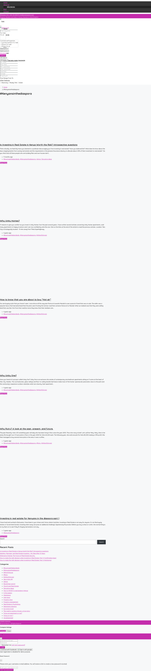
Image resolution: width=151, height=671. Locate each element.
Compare (3, 631)
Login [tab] (5, 634)
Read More (3, 163)
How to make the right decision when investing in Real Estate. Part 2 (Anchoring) (25, 560)
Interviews (6, 597)
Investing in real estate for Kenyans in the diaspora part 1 (29, 518)
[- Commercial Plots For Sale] (9, 43)
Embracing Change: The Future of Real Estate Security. (17, 556)
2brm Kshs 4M (8, 579)
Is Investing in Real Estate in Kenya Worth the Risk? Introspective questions (38, 144)
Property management (10, 602)
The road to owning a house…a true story (16, 611)
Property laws (8, 600)
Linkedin (2, 621)
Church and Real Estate (11, 586)
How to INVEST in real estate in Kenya (15, 591)
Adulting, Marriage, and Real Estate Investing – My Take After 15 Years (22, 553)
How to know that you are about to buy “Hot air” (25, 299)
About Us (6, 4)
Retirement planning (10, 606)
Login (2, 647)
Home (5, 2)
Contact (6, 11)
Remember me (6, 645)
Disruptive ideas (46, 159)
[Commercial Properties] (9, 41)
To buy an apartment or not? (12, 613)
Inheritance (7, 595)
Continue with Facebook (8, 649)
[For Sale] (3, 33)
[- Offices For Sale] (9, 44)
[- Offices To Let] (9, 46)
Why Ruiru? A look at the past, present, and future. (26, 428)
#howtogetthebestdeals (11, 159)
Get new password (7, 670)
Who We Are (11, 7)
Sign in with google (25, 649)
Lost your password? (18, 645)
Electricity (5, 83)
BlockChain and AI (9, 584)
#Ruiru (38, 443)
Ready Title (13, 83)
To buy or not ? (8, 615)
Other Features (5, 80)
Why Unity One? (8, 375)
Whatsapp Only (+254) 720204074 (14, 60)
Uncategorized (8, 618)
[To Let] (3, 35)
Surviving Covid (8, 609)
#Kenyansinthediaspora (28, 159)
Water (21, 83)
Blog (4, 9)
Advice (38, 159)
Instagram (7, 621)
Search (3, 55)
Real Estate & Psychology (11, 604)
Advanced (3, 53)
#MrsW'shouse (8, 572)
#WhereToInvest (41, 235)
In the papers (7, 593)
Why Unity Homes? (10, 220)
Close (9, 631)
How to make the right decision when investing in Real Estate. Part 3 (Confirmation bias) (28, 558)
